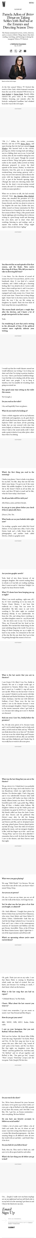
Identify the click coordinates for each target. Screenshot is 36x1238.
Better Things (25, 144)
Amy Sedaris (6, 94)
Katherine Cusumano (19, 44)
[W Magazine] (4, 4)
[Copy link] (20, 51)
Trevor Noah (18, 94)
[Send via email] (24, 51)
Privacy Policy (16, 1223)
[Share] (11, 51)
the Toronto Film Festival (24, 196)
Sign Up (8, 1211)
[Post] (15, 51)
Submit (11, 1227)
